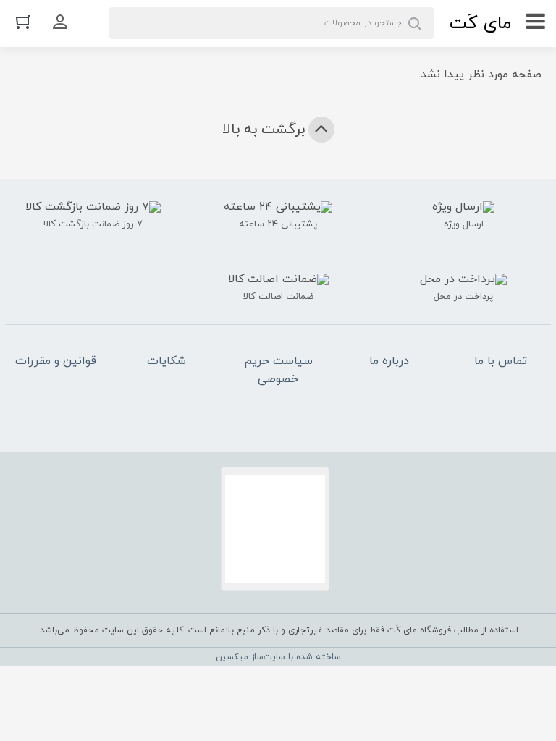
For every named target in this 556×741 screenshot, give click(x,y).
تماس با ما (500, 361)
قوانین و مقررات (55, 361)
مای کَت (480, 23)
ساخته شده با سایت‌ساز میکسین (278, 657)
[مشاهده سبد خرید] (23, 21)
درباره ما (389, 361)
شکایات (166, 361)
